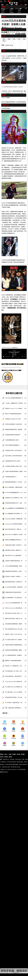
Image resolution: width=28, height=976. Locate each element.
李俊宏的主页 (11, 123)
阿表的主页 (3, 113)
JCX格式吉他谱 (20, 76)
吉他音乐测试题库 (12, 59)
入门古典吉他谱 (12, 46)
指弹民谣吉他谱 (4, 71)
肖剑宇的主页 (3, 135)
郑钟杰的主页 (20, 142)
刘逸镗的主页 (3, 127)
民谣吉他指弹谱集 (12, 58)
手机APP (19, 12)
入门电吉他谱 (20, 46)
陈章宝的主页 (11, 117)
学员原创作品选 (20, 107)
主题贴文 (19, 10)
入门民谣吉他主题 (21, 43)
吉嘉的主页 (3, 122)
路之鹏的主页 (3, 128)
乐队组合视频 (11, 87)
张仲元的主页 (20, 140)
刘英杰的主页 (20, 125)
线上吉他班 (3, 27)
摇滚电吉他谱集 (4, 58)
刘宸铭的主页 (20, 123)
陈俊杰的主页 (20, 115)
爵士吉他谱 (20, 71)
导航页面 (3, 6)
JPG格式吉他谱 (4, 78)
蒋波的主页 (20, 120)
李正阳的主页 (11, 127)
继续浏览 (21, 970)
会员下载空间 (11, 22)
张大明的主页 (11, 140)
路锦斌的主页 (20, 127)
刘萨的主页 (3, 125)
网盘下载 (3, 29)
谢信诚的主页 (3, 137)
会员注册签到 (3, 14)
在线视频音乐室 (4, 105)
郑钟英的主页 (11, 142)
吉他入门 (19, 92)
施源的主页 (3, 132)
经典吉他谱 (20, 74)
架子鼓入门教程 (12, 61)
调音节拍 (2, 12)
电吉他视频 (3, 87)
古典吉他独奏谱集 (4, 59)
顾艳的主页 (3, 118)
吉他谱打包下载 (4, 23)
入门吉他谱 (20, 45)
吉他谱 (10, 10)
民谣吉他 (19, 91)
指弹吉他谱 (13, 738)
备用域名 (10, 756)
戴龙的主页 (20, 117)
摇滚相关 (11, 91)
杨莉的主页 (11, 137)
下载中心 (22, 745)
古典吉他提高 (3, 89)
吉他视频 (3, 95)
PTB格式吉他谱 (20, 78)
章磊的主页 (3, 142)
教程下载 (13, 745)
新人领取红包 (11, 14)
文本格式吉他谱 (4, 76)
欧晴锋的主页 (20, 128)
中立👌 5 (12, 364)
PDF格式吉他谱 (12, 79)
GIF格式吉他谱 (12, 78)
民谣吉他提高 (20, 87)
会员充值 (3, 16)
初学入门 (3, 36)
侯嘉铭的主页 (11, 118)
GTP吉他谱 (22, 731)
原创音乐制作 (20, 25)
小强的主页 (11, 135)
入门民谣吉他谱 (4, 46)
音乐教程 (2, 10)
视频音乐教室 (11, 25)
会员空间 (19, 20)
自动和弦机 (11, 12)
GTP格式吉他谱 (12, 76)
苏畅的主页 (11, 132)
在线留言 (6, 756)
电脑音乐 (2, 91)
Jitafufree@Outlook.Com (13, 769)
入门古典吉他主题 (4, 45)
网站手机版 (11, 9)
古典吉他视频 (20, 86)
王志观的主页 (20, 133)
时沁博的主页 (20, 130)
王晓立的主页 (11, 133)
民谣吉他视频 (11, 86)
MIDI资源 (4, 738)
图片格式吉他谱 (20, 73)
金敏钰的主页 (11, 122)
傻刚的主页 (3, 130)
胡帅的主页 (3, 120)
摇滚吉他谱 (11, 71)
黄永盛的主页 (11, 120)
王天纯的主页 (3, 133)
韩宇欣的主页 (20, 118)
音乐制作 (13, 731)
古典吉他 (2, 92)
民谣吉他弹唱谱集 (21, 58)
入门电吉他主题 (12, 45)
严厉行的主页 (20, 137)
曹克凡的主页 (20, 113)
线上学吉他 (4, 731)
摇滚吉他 (22, 738)
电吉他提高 (11, 89)
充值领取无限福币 (12, 20)
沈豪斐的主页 (11, 130)
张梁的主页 (3, 145)
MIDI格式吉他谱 (4, 79)
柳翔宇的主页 (11, 125)
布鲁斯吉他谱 (3, 73)
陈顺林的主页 (3, 117)
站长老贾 (20, 769)
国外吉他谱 (11, 74)
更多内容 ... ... (6, 713)
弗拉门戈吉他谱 (12, 73)
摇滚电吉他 (11, 92)
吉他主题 (3, 82)
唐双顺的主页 (20, 132)
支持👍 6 (5, 364)
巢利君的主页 (3, 115)
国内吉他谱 (3, 74)
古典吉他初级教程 (21, 54)
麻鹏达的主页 (11, 128)
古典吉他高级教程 (4, 56)
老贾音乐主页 (11, 145)
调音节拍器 (4, 723)
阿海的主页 (11, 113)
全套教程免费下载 (21, 59)
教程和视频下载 (12, 23)
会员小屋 (1, 756)
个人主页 (3, 111)
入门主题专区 (3, 48)
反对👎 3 (20, 364)
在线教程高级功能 (21, 23)
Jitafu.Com (5, 769)
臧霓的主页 (3, 140)
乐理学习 (19, 89)
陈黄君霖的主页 (12, 115)
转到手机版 (7, 970)
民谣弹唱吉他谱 (20, 69)
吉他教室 (22, 754)
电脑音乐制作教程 (12, 56)
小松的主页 (20, 135)
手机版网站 (22, 723)
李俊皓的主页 (3, 123)
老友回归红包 (3, 20)
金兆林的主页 (20, 122)
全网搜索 (19, 9)
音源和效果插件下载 (21, 22)
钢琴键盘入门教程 (4, 61)
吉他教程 (3, 50)
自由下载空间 (3, 22)
